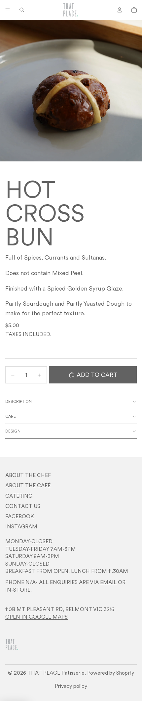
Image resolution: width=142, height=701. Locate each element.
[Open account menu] (119, 10)
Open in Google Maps (36, 616)
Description (18, 401)
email (108, 582)
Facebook (19, 516)
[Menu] (7, 9)
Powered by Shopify (110, 672)
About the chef (28, 475)
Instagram (21, 526)
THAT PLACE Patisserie (56, 672)
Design (12, 431)
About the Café (28, 485)
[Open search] (22, 10)
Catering (18, 495)
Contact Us (22, 506)
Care (10, 416)
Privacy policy (71, 686)
